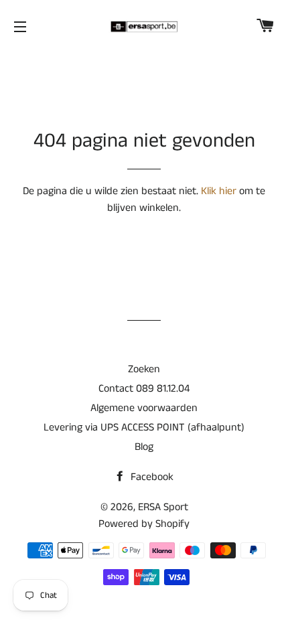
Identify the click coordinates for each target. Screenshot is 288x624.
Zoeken (144, 369)
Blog (144, 447)
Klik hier (218, 191)
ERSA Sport (163, 507)
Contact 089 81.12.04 (144, 388)
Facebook (150, 477)
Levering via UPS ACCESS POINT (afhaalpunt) (144, 427)
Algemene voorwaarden (144, 408)
